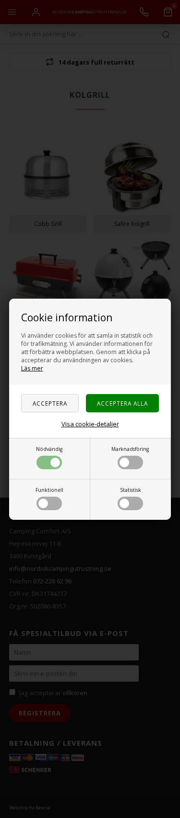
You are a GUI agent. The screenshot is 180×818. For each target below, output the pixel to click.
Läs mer (32, 368)
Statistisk (130, 490)
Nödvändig (49, 449)
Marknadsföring (130, 449)
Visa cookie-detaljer (90, 424)
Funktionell (49, 490)
